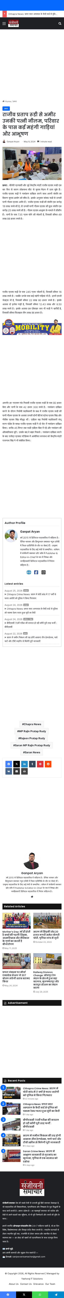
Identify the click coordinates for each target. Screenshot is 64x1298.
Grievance (38, 1284)
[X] (16, 764)
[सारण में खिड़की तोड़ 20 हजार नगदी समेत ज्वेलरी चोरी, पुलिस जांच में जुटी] (47, 921)
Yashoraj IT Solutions (32, 1278)
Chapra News (32, 724)
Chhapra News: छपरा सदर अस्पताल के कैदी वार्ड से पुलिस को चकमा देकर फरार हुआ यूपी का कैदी (31, 610)
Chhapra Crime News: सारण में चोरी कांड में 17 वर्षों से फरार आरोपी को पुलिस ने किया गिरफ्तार (30, 596)
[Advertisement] (32, 64)
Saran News (32, 752)
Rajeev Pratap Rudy (32, 738)
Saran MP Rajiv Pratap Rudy (32, 745)
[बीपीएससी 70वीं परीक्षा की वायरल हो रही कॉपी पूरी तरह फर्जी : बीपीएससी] (11, 1124)
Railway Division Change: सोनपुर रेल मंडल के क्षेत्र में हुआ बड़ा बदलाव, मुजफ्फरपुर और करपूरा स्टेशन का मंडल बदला (46, 980)
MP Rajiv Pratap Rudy (32, 731)
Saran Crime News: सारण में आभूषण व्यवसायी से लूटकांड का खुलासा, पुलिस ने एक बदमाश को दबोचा (40, 1156)
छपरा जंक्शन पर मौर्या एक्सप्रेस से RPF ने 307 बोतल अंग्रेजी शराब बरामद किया (16, 977)
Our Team (50, 1284)
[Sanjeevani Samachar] (13, 23)
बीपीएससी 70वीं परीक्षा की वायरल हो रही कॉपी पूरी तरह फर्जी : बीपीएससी (31, 624)
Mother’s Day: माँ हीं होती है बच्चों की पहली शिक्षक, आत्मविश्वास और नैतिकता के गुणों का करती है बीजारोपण (16, 938)
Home (7, 101)
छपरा (15, 101)
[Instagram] (43, 572)
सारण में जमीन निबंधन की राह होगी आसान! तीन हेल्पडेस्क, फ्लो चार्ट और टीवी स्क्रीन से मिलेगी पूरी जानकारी (31, 639)
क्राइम (26, 591)
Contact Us (26, 1284)
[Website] (29, 572)
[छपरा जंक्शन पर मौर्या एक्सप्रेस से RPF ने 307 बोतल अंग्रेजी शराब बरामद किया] (16, 961)
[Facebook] (36, 572)
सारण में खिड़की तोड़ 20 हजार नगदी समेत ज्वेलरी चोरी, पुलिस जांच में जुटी (46, 935)
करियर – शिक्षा (28, 619)
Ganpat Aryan (13, 141)
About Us (14, 1284)
